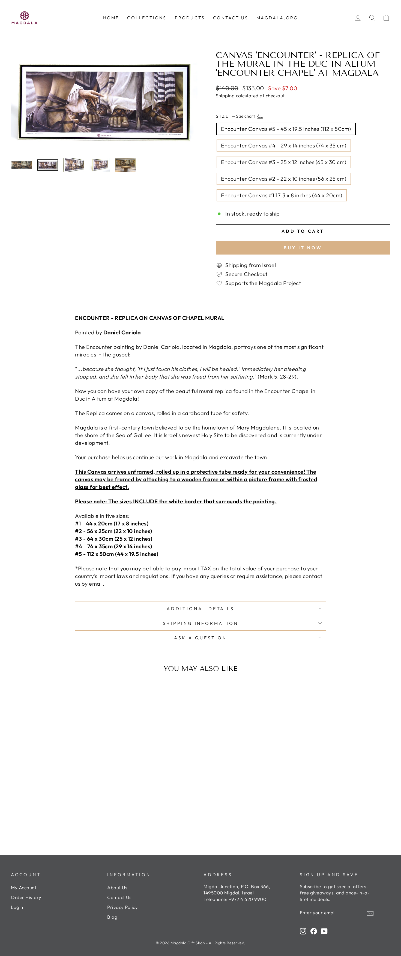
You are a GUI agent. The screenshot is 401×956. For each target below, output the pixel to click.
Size (236, 116)
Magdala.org (277, 17)
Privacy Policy (122, 907)
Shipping (225, 95)
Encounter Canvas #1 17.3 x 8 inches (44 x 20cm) (281, 195)
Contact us (230, 17)
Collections (146, 17)
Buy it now (303, 247)
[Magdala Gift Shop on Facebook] (313, 930)
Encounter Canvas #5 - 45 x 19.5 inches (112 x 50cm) (286, 128)
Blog (112, 917)
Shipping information (200, 623)
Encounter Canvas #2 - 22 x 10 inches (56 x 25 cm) (283, 178)
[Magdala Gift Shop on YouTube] (324, 930)
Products (190, 17)
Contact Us (119, 897)
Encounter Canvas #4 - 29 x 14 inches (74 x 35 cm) (283, 145)
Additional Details (200, 608)
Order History (26, 897)
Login (17, 907)
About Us (117, 887)
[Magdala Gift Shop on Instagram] (303, 930)
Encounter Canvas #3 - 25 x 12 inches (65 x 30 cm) (283, 162)
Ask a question (200, 637)
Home (111, 17)
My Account (23, 887)
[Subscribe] (370, 913)
